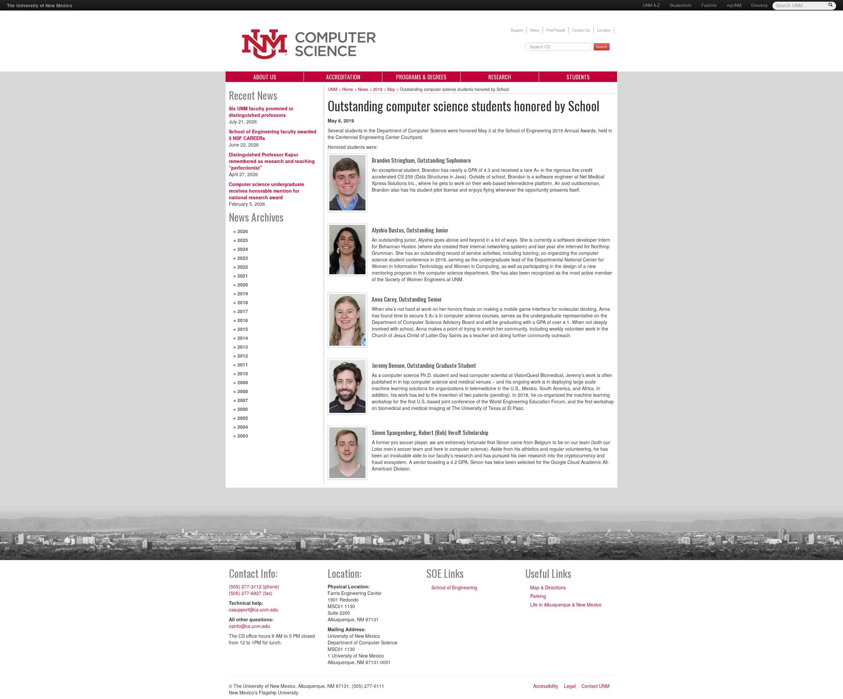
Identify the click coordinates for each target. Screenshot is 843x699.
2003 (242, 435)
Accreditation (343, 76)
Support (517, 30)
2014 (242, 338)
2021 (242, 275)
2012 (242, 355)
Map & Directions (548, 587)
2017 (242, 311)
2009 (242, 382)
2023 (242, 258)
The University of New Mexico (39, 5)
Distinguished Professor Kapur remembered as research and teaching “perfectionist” (272, 161)
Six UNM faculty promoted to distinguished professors (261, 111)
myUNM (734, 5)
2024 (242, 249)
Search (601, 46)
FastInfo (709, 5)
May (391, 89)
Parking (538, 596)
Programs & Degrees (421, 76)
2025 (242, 240)
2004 (242, 426)
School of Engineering (454, 587)
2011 (242, 364)
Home (347, 89)
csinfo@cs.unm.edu (249, 626)
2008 (242, 391)
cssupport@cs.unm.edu (253, 609)
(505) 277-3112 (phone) (254, 586)
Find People (555, 30)
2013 (242, 346)
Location (604, 30)
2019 (242, 293)
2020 (242, 284)
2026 (242, 231)
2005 (242, 418)
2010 (242, 373)
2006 (242, 409)
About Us (264, 76)
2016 (242, 320)
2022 (242, 266)
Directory (759, 5)
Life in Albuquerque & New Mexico (566, 604)
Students (578, 76)
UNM (332, 89)
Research (499, 76)
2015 (242, 329)
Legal (570, 686)
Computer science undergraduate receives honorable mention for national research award (266, 191)
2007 (242, 400)
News (534, 30)
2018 (242, 302)
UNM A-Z (651, 5)
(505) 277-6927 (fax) (250, 593)
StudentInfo (681, 5)
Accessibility (545, 686)
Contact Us (581, 30)
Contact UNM (596, 686)
